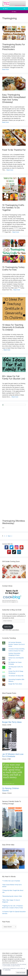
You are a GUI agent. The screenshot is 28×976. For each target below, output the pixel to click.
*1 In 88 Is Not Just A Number (11, 881)
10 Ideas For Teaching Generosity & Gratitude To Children (13, 327)
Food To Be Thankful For (14, 150)
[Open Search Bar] (24, 8)
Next (10, 536)
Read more (5, 69)
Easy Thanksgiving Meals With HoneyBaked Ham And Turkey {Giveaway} (14, 98)
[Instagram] (16, 547)
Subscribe (7, 627)
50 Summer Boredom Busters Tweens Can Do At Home (17, 644)
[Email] (19, 552)
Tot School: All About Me (16, 675)
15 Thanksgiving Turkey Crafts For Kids (13, 268)
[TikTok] (14, 552)
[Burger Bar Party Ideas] (14, 708)
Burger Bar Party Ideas (15, 684)
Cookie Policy (8, 969)
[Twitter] (11, 547)
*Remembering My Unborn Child (12, 896)
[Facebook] (6, 547)
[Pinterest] (9, 552)
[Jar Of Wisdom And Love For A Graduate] (14, 740)
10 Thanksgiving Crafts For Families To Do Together (13, 207)
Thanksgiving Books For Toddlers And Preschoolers (13, 47)
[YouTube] (21, 547)
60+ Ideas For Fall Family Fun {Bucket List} (13, 377)
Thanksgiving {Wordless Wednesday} (13, 522)
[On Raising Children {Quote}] (14, 774)
